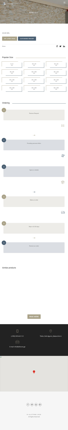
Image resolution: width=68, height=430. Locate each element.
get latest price (9, 38)
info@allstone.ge (19, 347)
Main (31, 12)
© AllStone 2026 (34, 414)
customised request (27, 38)
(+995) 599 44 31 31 (17, 336)
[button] (34, 372)
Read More (34, 317)
